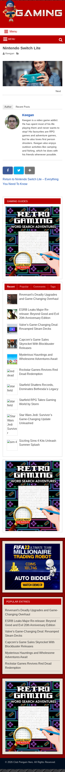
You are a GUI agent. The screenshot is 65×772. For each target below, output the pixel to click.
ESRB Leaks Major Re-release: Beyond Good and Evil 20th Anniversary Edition (39, 314)
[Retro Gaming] (32, 241)
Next (58, 91)
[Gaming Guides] (32, 567)
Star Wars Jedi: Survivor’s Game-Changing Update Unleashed (35, 419)
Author (8, 106)
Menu (11, 39)
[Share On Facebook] (8, 170)
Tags (53, 286)
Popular (24, 286)
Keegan (9, 53)
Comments (39, 286)
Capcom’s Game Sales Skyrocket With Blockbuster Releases (36, 344)
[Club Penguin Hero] (32, 21)
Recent (11, 286)
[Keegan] (12, 128)
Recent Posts (23, 106)
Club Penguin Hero (23, 762)
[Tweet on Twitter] (19, 170)
